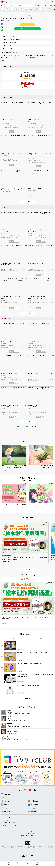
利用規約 (31, 831)
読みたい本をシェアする (28, 29)
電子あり (11, 131)
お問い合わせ (24, 831)
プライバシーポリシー (32, 833)
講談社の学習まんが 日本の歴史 (8, 822)
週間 (14, 638)
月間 (41, 638)
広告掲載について (21, 833)
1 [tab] (26, 565)
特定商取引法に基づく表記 (27, 835)
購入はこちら (27, 25)
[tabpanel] (27, 602)
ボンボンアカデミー (5, 817)
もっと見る (27, 698)
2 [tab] (27, 565)
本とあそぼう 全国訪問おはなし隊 (8, 825)
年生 (33, 5)
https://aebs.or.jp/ (5, 850)
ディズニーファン (5, 820)
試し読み (16, 241)
